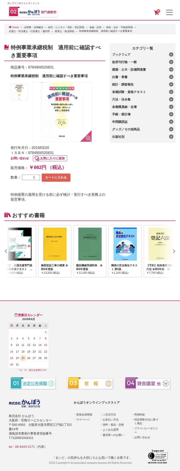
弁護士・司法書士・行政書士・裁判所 (29, 31)
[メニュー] (169, 12)
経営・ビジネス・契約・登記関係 (66, 27)
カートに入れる (56, 177)
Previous (12, 251)
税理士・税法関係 (64, 31)
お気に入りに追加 (52, 158)
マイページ (83, 419)
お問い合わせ (20, 158)
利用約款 (139, 414)
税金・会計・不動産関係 (119, 27)
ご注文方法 (109, 414)
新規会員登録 (84, 414)
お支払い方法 (111, 419)
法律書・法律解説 (33, 27)
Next (168, 251)
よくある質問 (111, 429)
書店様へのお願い (113, 435)
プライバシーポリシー (146, 430)
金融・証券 (95, 27)
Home (16, 27)
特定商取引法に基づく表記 (146, 421)
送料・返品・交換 (113, 424)
